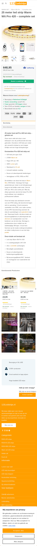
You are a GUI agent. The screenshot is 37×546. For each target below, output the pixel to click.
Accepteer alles (18, 530)
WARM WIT (5, 9)
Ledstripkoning (23, 95)
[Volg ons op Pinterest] (9, 430)
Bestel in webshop (17, 81)
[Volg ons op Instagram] (5, 430)
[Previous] (5, 36)
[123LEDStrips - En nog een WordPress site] (20, 3)
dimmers (7, 219)
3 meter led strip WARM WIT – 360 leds (27, 292)
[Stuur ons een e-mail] (7, 430)
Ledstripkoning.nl (9, 88)
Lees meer (11, 525)
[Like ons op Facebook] (2, 430)
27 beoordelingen (25, 304)
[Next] (32, 36)
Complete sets (27, 9)
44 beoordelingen (7, 304)
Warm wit (14, 157)
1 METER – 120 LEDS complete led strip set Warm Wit (8, 293)
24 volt (17, 167)
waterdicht (24, 212)
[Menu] (3, 3)
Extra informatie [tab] (7, 127)
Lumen (12, 164)
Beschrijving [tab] (6, 123)
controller (14, 246)
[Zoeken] (5, 3)
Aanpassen (18, 536)
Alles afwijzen (18, 541)
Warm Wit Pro (15, 9)
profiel (7, 232)
